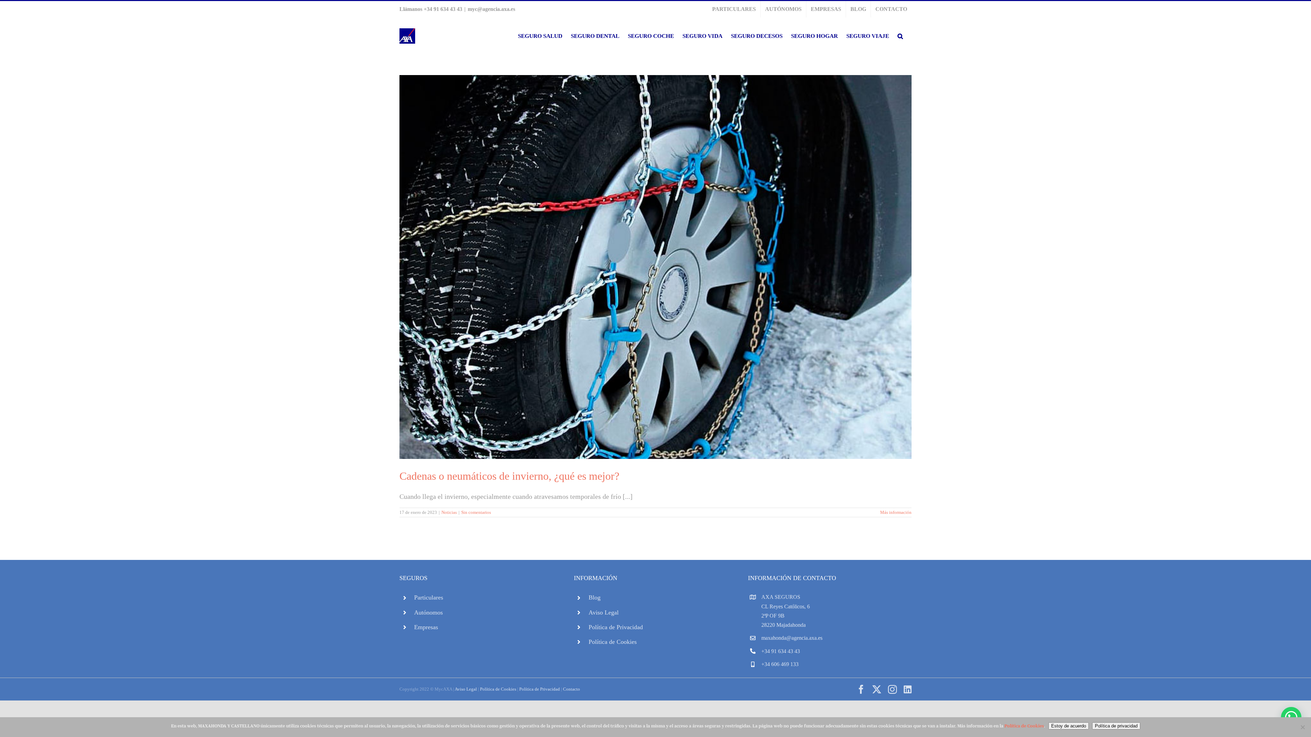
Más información (896, 512)
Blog (595, 597)
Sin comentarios (476, 512)
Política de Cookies (613, 641)
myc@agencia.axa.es (491, 9)
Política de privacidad (1116, 725)
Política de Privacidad (616, 627)
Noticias (449, 512)
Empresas (426, 627)
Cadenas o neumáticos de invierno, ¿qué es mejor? (509, 476)
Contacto (571, 689)
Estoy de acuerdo (1068, 725)
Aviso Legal (604, 612)
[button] (900, 36)
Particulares (428, 597)
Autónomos (428, 612)
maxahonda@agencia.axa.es (791, 638)
